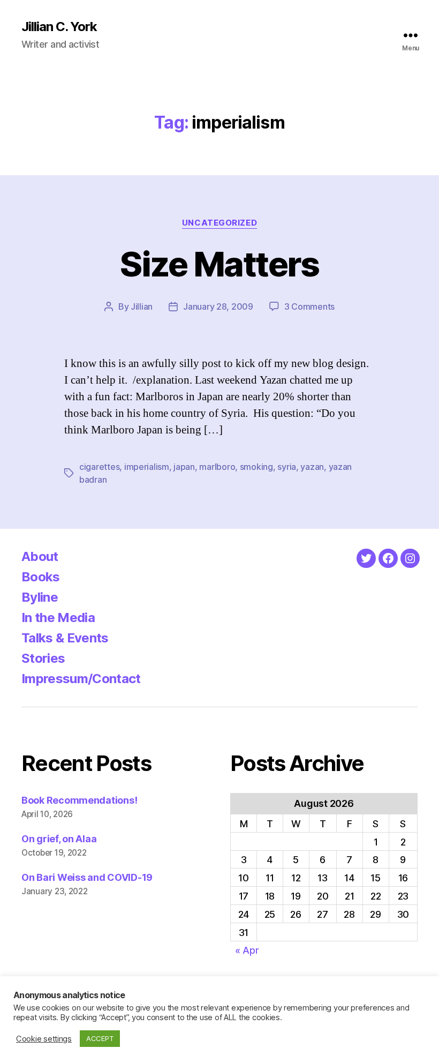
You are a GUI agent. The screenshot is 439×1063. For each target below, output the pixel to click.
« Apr (247, 950)
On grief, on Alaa (58, 838)
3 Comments (309, 306)
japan (184, 466)
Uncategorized (219, 223)
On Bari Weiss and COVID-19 (87, 877)
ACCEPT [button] (99, 1038)
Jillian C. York (59, 26)
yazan (312, 466)
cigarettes (99, 466)
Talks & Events (65, 638)
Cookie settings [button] (44, 1039)
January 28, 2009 (218, 306)
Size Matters (219, 264)
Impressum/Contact (81, 678)
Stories (43, 658)
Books (40, 577)
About (39, 556)
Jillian (142, 306)
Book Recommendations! (79, 800)
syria (286, 466)
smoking (256, 466)
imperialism (146, 466)
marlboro (217, 466)
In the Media (58, 617)
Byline (39, 597)
